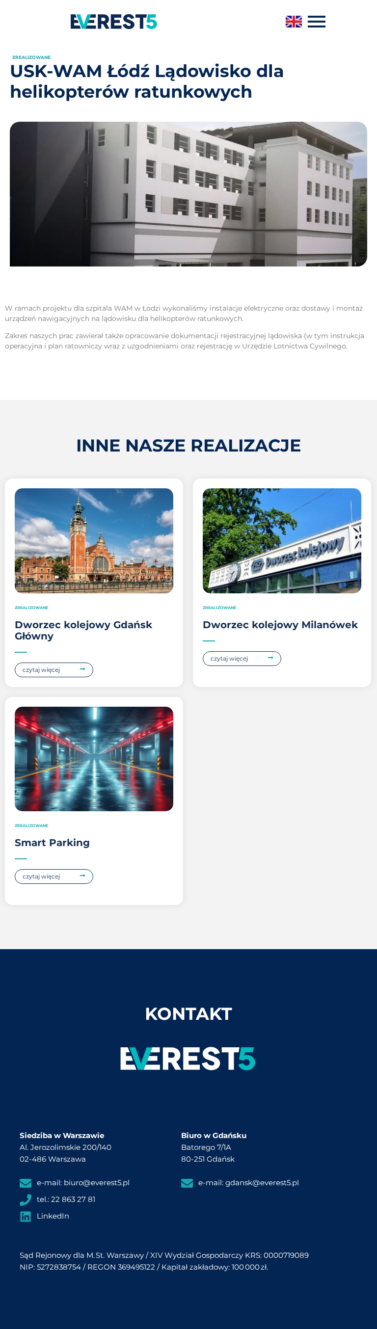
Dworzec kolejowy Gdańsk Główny (83, 630)
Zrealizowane (31, 57)
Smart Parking (52, 843)
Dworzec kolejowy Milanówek (280, 625)
